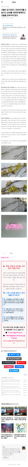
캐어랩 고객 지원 (5, 257)
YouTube (22, 363)
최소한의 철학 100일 (8, 25)
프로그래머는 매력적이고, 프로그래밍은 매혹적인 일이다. (10, 380)
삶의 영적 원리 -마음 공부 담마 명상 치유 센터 (10, 35)
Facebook (20, 366)
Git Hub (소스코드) (9, 363)
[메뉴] (2, 2)
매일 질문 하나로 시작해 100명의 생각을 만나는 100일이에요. (14, 28)
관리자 (19, 464)
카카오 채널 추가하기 (15, 332)
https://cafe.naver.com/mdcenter (10, 33)
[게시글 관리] (7, 253)
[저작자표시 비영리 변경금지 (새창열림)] (15, 253)
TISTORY (14, 464)
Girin (14, 2)
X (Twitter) (15, 370)
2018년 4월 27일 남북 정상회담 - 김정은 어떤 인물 (9, 386)
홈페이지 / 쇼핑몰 (15, 355)
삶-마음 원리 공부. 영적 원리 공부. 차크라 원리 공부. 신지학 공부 (10, 37)
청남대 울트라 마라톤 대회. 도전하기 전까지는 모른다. (9, 390)
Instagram (9, 366)
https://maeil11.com (7, 23)
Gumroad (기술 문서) (15, 359)
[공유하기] (5, 253)
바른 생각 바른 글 (4, 377)
